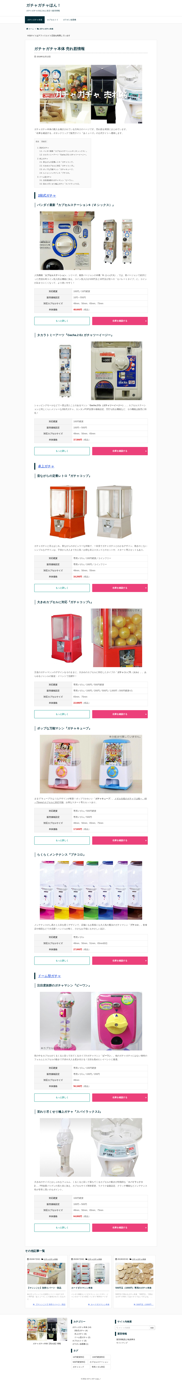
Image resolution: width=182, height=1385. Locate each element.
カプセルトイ (79, 1341)
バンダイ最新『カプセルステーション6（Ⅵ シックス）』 (64, 151)
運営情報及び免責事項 (125, 1339)
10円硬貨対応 (78, 1357)
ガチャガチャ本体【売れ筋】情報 (47, 1344)
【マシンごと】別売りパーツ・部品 (44, 1288)
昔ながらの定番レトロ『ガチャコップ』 (57, 162)
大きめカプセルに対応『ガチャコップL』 (57, 166)
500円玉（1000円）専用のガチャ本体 (133, 1288)
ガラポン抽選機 (80, 1344)
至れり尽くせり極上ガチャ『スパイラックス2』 (60, 184)
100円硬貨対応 (98, 1357)
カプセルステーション (99, 1362)
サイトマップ (122, 1343)
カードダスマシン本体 (82, 1288)
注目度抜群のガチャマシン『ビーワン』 (57, 180)
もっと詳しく (62, 321)
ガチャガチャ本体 (51, 1259)
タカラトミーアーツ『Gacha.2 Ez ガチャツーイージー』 (63, 155)
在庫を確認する (119, 321)
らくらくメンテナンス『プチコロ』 (55, 173)
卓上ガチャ (43, 159)
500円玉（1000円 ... (144, 1304)
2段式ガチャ (44, 148)
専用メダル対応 (98, 1367)
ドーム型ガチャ (45, 177)
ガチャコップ (78, 1367)
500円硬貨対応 (79, 1362)
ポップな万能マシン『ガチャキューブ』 (57, 169)
